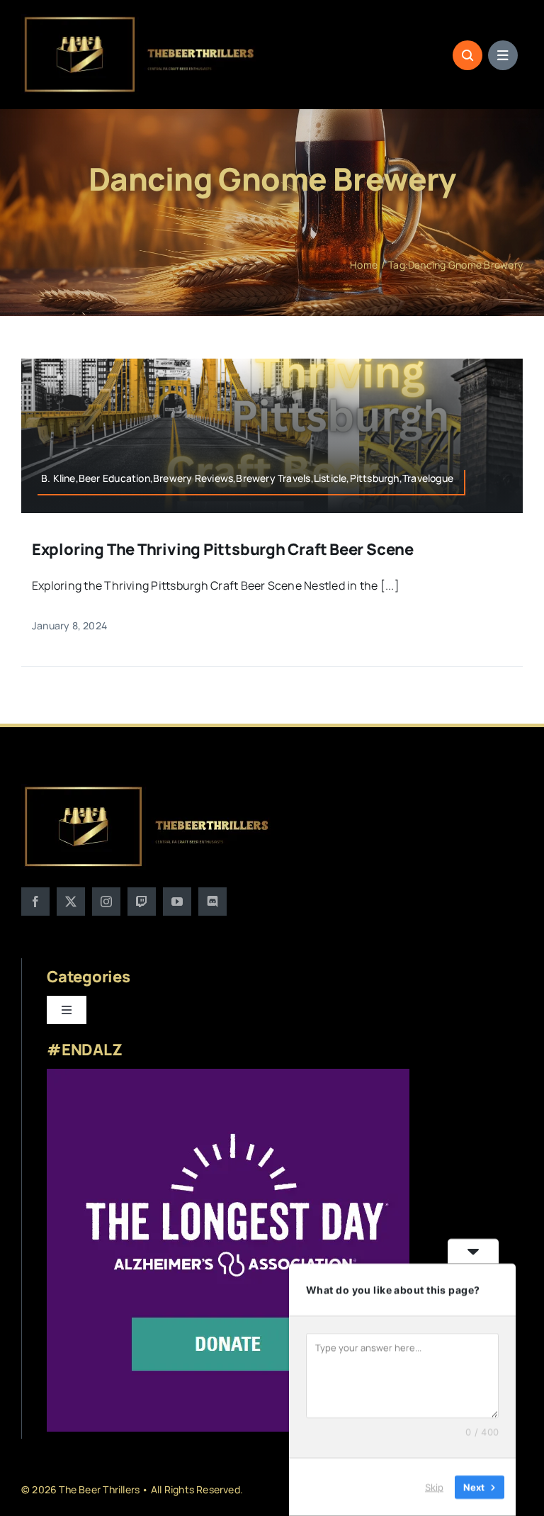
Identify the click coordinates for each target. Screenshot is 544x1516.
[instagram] (106, 901)
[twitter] (71, 901)
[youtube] (177, 901)
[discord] (212, 901)
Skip (434, 1487)
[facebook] (35, 901)
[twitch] (142, 901)
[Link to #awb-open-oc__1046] (467, 55)
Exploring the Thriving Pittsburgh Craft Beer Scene (223, 549)
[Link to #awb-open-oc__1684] (503, 55)
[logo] (140, 20)
